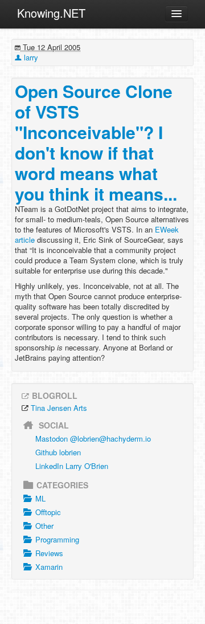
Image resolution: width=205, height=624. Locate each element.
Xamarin (49, 566)
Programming (57, 539)
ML (40, 498)
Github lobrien (58, 452)
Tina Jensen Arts (59, 407)
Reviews (49, 553)
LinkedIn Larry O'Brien (71, 465)
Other (44, 525)
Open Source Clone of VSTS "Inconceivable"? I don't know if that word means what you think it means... (96, 142)
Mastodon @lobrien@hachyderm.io (93, 438)
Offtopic (48, 512)
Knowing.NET (51, 13)
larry (30, 57)
